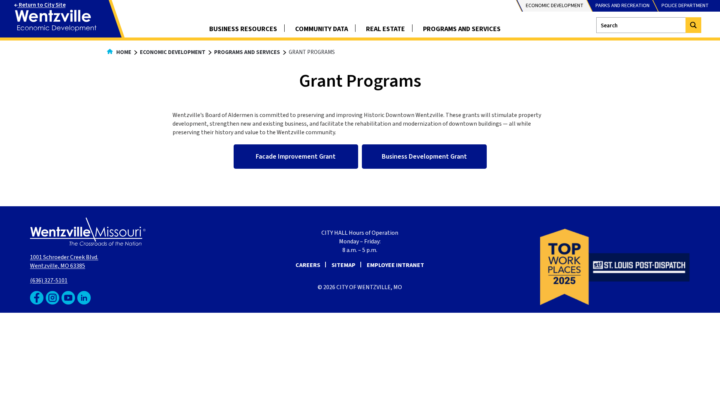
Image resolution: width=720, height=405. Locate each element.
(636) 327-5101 (49, 280)
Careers (308, 265)
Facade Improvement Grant (296, 156)
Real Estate (385, 29)
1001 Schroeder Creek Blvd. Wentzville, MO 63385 (64, 261)
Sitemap (344, 265)
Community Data (321, 29)
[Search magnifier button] (693, 25)
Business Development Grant (424, 156)
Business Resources (243, 29)
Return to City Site (42, 5)
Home (123, 52)
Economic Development (555, 5)
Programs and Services (462, 29)
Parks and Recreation (623, 5)
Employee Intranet (395, 265)
